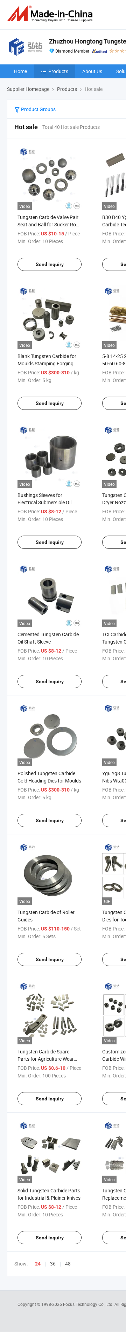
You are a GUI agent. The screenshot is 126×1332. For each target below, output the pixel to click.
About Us (92, 71)
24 (38, 1264)
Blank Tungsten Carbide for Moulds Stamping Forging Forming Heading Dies (47, 363)
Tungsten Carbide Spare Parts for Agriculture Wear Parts (46, 1058)
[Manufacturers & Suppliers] (51, 14)
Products (58, 71)
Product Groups (38, 109)
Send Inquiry (50, 264)
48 (68, 1263)
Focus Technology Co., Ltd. (88, 1304)
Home (20, 71)
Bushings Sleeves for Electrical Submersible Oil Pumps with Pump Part (44, 502)
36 (53, 1263)
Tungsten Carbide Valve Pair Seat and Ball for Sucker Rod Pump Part (48, 224)
